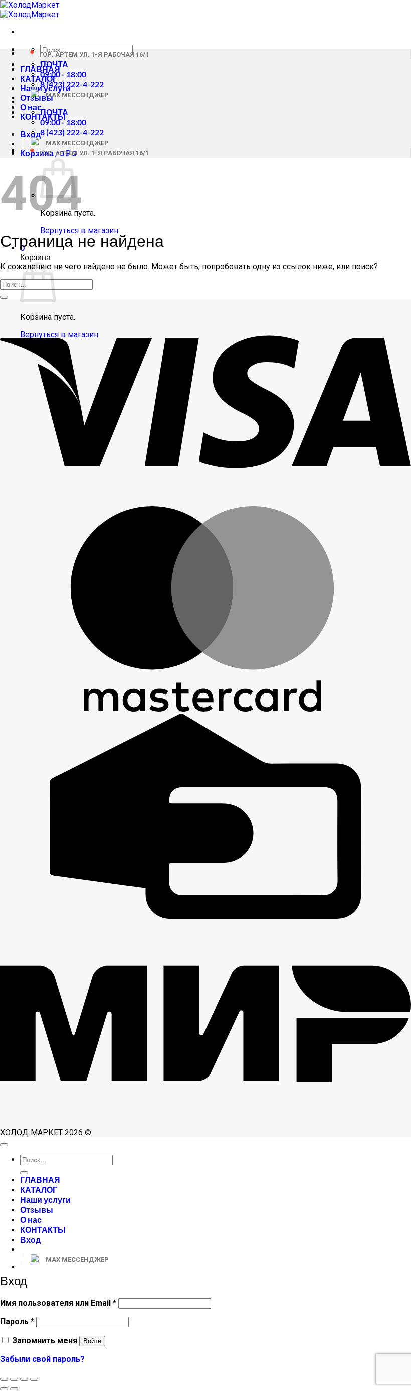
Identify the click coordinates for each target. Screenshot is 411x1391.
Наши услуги (45, 1199)
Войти (92, 1341)
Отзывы (36, 1209)
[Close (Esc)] (4, 1379)
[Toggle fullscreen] (24, 1379)
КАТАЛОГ (38, 78)
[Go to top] (4, 1144)
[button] (30, 134)
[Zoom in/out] (34, 1379)
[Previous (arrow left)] (4, 1388)
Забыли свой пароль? (42, 1359)
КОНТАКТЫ (43, 1229)
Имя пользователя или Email (58, 1303)
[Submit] (4, 297)
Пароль (17, 1321)
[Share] (14, 1379)
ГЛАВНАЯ (40, 1179)
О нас (31, 107)
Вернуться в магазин (79, 230)
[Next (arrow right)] (14, 1388)
